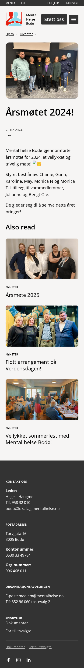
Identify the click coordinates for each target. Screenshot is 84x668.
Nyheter (26, 34)
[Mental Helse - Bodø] (14, 19)
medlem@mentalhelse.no (41, 595)
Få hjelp (53, 3)
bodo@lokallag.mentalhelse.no (33, 508)
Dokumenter (17, 623)
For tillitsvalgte (18, 630)
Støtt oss (54, 19)
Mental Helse (16, 3)
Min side (72, 3)
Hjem (10, 34)
